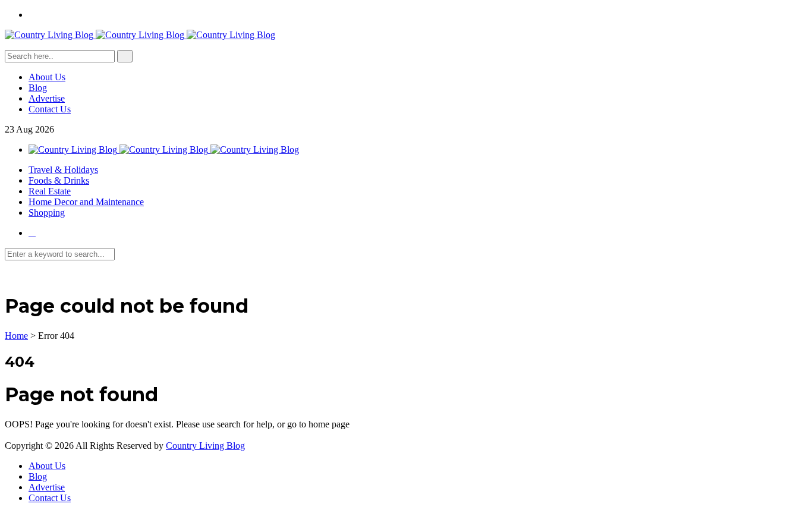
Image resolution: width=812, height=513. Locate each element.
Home (16, 336)
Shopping (47, 212)
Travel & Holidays (63, 170)
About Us (47, 77)
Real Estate (50, 191)
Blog (38, 88)
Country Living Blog (205, 445)
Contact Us (50, 109)
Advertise (47, 98)
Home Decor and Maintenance (86, 202)
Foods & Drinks (59, 180)
